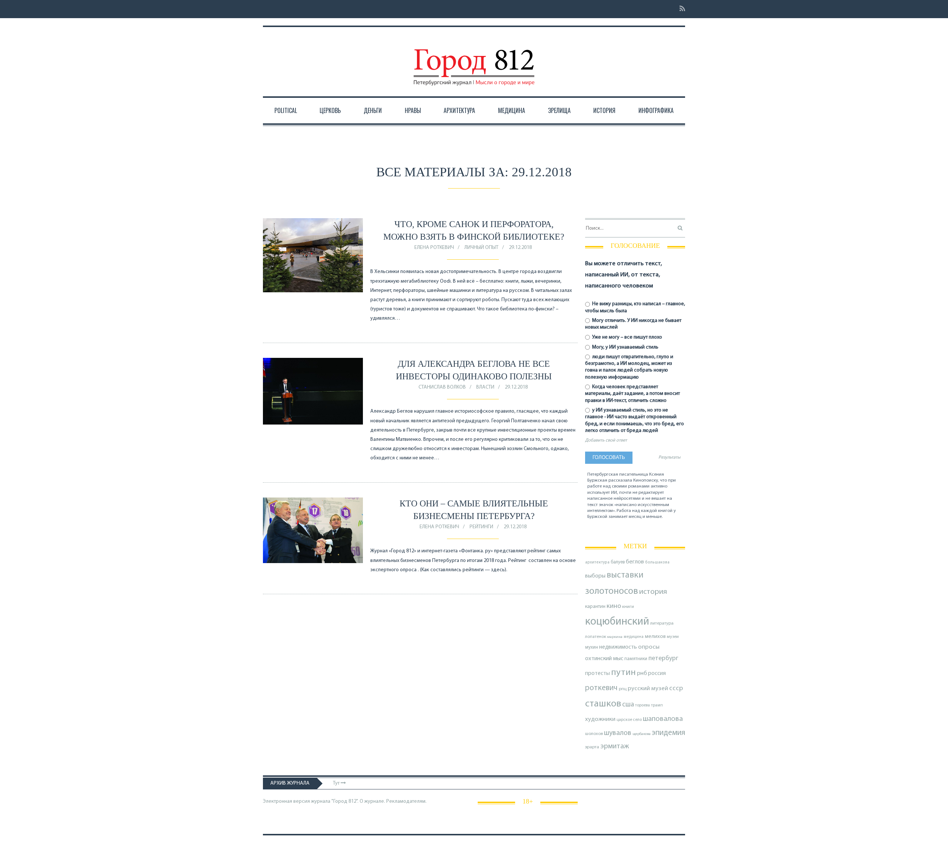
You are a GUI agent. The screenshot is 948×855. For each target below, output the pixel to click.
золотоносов (611, 591)
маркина (614, 637)
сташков (603, 704)
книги (628, 607)
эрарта (592, 747)
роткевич (601, 688)
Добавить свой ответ (606, 440)
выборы (595, 576)
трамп (657, 705)
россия (657, 673)
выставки (625, 575)
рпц (623, 689)
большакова (657, 562)
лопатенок (595, 637)
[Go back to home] (474, 60)
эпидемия (668, 733)
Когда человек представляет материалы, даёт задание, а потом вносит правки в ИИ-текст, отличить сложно (632, 393)
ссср (676, 688)
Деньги (373, 110)
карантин (595, 606)
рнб (642, 673)
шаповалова (663, 719)
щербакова (641, 734)
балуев (618, 562)
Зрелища (559, 110)
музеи (673, 637)
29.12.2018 (520, 247)
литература (662, 623)
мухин (591, 647)
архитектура (597, 562)
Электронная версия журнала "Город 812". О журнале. (324, 801)
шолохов (594, 734)
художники (600, 719)
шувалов (617, 733)
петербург (663, 658)
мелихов (655, 636)
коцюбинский (617, 621)
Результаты (669, 457)
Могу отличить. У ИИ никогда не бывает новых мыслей (633, 324)
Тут (337, 783)
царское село (629, 720)
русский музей (648, 688)
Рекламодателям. (406, 801)
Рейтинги (481, 527)
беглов (635, 562)
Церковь (330, 110)
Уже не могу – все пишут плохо (626, 337)
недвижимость (618, 647)
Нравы (413, 110)
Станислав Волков (442, 387)
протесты (597, 673)
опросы (649, 647)
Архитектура (459, 110)
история (653, 592)
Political (285, 110)
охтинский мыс (604, 659)
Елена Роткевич (434, 247)
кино (614, 606)
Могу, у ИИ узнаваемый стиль (624, 347)
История (604, 110)
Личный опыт (481, 247)
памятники (635, 658)
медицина (634, 637)
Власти (485, 387)
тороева (642, 705)
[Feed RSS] (680, 9)
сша (628, 704)
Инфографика (656, 110)
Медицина (511, 110)
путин (623, 672)
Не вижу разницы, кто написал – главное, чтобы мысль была (635, 307)
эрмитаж (614, 746)
